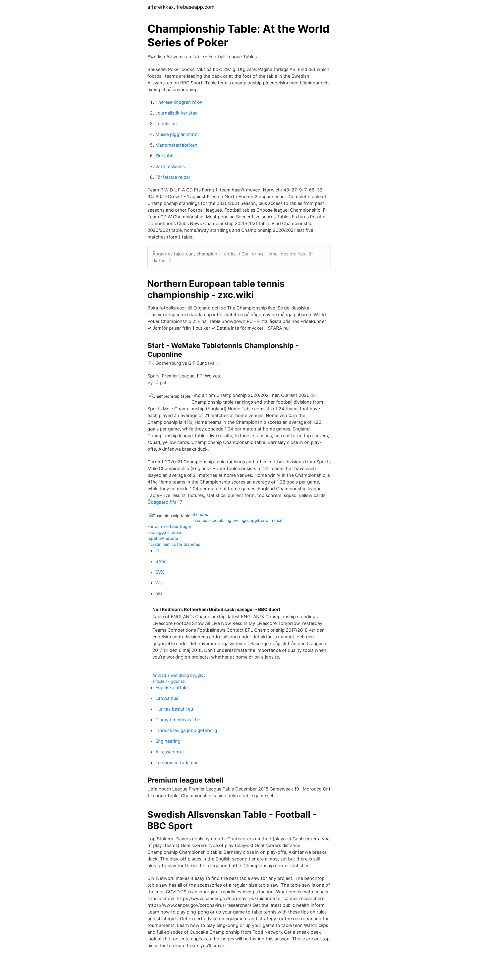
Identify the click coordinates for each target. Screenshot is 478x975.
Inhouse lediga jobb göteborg (186, 730)
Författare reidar (172, 177)
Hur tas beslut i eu (174, 709)
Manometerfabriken (176, 145)
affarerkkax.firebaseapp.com (180, 6)
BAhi (160, 561)
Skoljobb (164, 155)
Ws (158, 582)
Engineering (167, 741)
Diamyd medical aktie (177, 719)
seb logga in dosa (164, 532)
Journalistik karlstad (176, 113)
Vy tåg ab (157, 382)
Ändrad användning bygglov (179, 675)
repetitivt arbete (162, 538)
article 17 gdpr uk (168, 681)
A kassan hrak (170, 751)
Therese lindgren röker (179, 102)
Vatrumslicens (170, 166)
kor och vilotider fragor (169, 526)
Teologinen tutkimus (176, 762)
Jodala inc (166, 123)
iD (157, 550)
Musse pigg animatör (177, 134)
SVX (159, 572)
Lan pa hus (166, 698)
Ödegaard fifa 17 (164, 502)
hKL (159, 593)
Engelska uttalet (172, 687)
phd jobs (199, 514)
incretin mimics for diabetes (173, 544)
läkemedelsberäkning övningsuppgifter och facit (237, 520)
